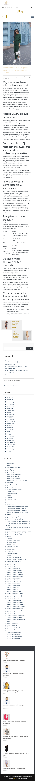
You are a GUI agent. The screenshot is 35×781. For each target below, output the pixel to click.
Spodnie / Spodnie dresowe (14, 557)
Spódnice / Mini (11, 544)
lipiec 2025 (10, 408)
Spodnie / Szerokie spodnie (14, 561)
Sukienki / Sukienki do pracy (14, 570)
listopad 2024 (10, 423)
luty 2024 (9, 435)
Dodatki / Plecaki (11, 491)
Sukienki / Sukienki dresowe (14, 572)
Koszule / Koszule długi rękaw (15, 516)
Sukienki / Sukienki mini (13, 589)
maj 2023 (9, 452)
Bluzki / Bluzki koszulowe (13, 473)
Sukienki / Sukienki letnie (13, 583)
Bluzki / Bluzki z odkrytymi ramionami (17, 480)
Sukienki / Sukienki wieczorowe (15, 612)
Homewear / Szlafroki (12, 503)
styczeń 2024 (10, 437)
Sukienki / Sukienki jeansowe (14, 578)
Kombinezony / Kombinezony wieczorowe (17, 512)
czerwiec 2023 (10, 450)
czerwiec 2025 (10, 410)
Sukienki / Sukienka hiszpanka (15, 565)
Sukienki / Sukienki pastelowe (15, 602)
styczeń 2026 (10, 405)
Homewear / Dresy (11, 499)
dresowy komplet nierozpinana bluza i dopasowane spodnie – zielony (16, 70)
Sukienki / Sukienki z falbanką (15, 617)
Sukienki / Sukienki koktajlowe (15, 580)
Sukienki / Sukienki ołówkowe (15, 599)
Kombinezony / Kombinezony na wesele (17, 510)
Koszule (9, 514)
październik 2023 (11, 442)
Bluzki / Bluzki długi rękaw (14, 467)
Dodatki (9, 486)
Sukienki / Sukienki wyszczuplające (16, 615)
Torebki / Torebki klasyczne (14, 632)
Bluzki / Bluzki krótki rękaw (14, 474)
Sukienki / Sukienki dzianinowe (15, 574)
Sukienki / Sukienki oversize (14, 600)
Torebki (9, 630)
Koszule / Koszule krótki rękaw (15, 518)
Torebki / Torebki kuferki (13, 634)
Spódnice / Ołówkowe (12, 546)
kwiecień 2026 (11, 403)
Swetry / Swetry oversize (13, 629)
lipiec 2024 (10, 427)
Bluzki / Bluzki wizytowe (13, 478)
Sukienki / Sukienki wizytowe (14, 614)
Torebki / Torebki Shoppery (14, 638)
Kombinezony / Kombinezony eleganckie (17, 506)
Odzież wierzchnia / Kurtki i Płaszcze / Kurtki (18, 521)
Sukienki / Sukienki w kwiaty (14, 610)
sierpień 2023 (10, 446)
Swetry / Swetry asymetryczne (14, 627)
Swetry (8, 621)
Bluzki (8, 465)
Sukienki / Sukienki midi (13, 587)
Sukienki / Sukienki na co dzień (15, 591)
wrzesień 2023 (11, 444)
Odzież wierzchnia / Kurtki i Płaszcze (16, 520)
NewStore (15, 778)
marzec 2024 (10, 433)
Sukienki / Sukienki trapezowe (15, 608)
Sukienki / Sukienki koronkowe (15, 582)
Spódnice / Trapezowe (12, 553)
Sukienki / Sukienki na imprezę (15, 593)
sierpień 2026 (10, 397)
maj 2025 (9, 412)
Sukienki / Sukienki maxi (13, 585)
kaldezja (19, 77)
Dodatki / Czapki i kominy (13, 488)
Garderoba (9, 495)
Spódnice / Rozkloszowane (14, 548)
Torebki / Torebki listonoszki (14, 636)
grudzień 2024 (11, 421)
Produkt (15, 79)
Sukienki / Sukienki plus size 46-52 (16, 604)
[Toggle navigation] (32, 16)
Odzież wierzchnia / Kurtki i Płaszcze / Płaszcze (19, 531)
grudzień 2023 (11, 438)
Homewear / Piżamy (12, 501)
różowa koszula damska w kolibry (15, 374)
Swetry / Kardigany (12, 625)
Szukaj (5, 345)
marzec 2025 (10, 416)
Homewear (9, 497)
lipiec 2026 (10, 399)
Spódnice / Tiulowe (12, 551)
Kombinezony (10, 504)
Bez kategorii (10, 463)
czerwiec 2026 (10, 401)
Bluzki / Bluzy (10, 482)
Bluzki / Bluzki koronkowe (13, 471)
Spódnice (9, 538)
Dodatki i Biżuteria (12, 493)
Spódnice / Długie (11, 542)
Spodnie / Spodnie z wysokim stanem (16, 559)
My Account (4, 16)
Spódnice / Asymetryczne (13, 540)
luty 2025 (9, 418)
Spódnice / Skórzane (12, 550)
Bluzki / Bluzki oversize (13, 476)
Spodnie (9, 555)
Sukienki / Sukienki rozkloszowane (16, 606)
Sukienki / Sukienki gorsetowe (15, 576)
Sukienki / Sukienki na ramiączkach (16, 595)
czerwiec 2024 (10, 429)
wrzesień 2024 (11, 425)
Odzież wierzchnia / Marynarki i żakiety (17, 533)
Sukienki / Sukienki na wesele (14, 597)
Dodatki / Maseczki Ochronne (14, 489)
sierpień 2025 (10, 406)
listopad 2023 (10, 440)
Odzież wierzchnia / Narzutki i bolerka (17, 535)
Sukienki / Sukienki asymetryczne (15, 567)
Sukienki (9, 563)
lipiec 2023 (10, 448)
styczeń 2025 (10, 420)
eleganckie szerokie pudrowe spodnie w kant (18, 361)
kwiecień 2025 (11, 414)
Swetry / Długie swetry (13, 623)
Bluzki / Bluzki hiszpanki (13, 469)
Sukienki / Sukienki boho (13, 568)
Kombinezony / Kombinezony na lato (16, 508)
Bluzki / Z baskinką (12, 484)
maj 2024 (9, 431)
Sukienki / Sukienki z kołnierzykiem (16, 619)
